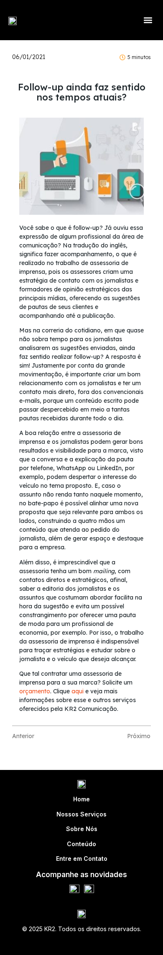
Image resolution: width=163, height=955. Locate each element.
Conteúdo (81, 843)
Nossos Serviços (81, 814)
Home (81, 799)
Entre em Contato (81, 858)
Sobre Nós (81, 828)
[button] (148, 20)
